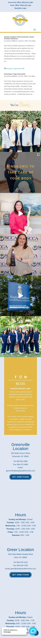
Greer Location (20, 549)
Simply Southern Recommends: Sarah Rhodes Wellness (19, 38)
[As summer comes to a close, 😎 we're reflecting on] (20, 336)
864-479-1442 (22, 562)
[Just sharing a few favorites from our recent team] (20, 131)
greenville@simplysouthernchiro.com (20, 471)
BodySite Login (20, 8)
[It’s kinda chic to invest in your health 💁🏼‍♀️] (20, 172)
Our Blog (32, 41)
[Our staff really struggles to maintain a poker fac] (20, 213)
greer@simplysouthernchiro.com (23, 569)
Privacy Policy (20, 411)
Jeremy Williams (11, 41)
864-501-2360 (22, 461)
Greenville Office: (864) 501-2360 (20, 2)
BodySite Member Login (20, 388)
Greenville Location (20, 446)
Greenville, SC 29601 (20, 456)
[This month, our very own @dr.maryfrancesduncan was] (20, 254)
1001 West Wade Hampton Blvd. (20, 554)
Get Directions (20, 477)
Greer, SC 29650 (20, 557)
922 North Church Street (20, 453)
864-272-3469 (22, 464)
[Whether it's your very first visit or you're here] (20, 295)
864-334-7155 (22, 565)
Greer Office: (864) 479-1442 (20, 5)
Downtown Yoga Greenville (14, 74)
